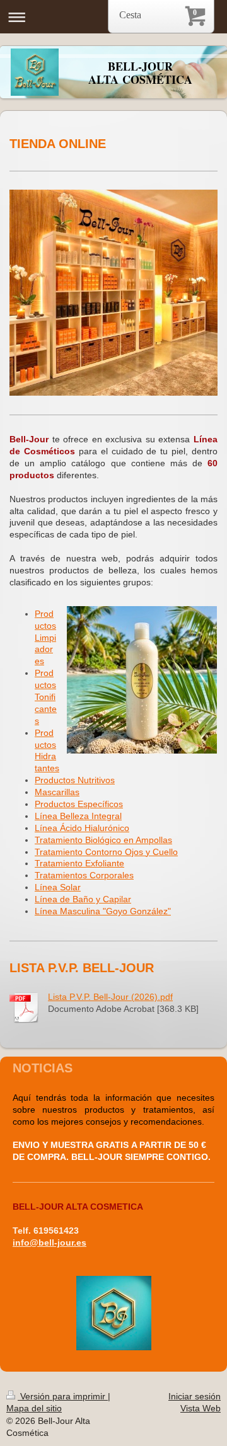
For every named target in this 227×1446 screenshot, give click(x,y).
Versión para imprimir (63, 1396)
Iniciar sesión (194, 1396)
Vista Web (200, 1408)
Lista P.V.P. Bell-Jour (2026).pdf (110, 997)
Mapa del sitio (34, 1408)
